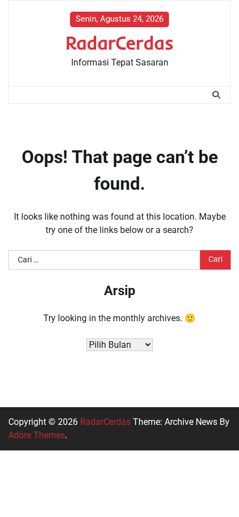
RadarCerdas (120, 42)
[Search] (216, 95)
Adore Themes (36, 435)
